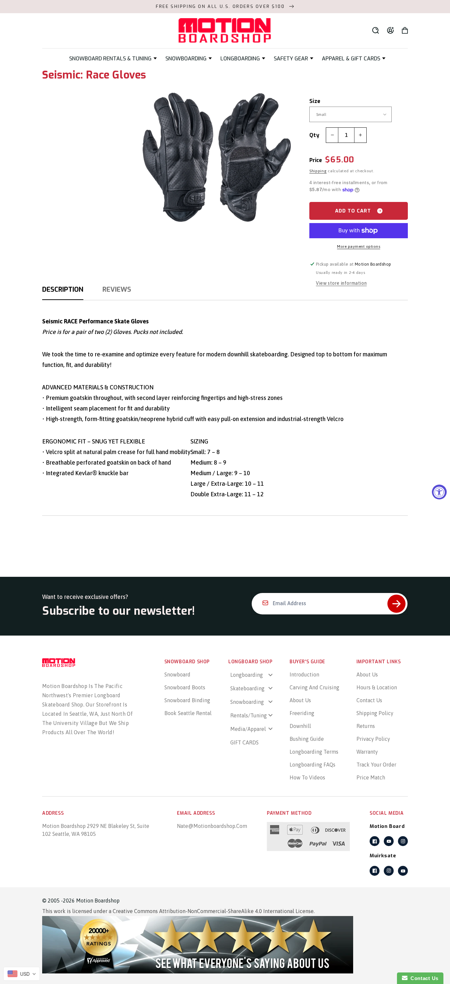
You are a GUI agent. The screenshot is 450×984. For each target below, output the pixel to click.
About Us (300, 700)
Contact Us (369, 700)
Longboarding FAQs (312, 765)
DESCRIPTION (62, 289)
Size (315, 101)
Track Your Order (376, 765)
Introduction (304, 674)
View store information (341, 283)
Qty (314, 135)
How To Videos (307, 777)
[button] (113, 58)
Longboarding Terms (314, 752)
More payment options (358, 246)
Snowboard (177, 674)
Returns (365, 726)
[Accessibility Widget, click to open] (439, 492)
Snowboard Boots (184, 687)
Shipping (318, 171)
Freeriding (302, 713)
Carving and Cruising (314, 687)
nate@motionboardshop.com (212, 826)
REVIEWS (116, 289)
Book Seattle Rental (187, 713)
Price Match (370, 777)
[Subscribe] (396, 604)
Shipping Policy (374, 713)
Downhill (300, 726)
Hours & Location (376, 687)
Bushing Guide (307, 739)
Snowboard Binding (187, 700)
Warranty (367, 752)
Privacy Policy (373, 739)
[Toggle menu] (270, 674)
